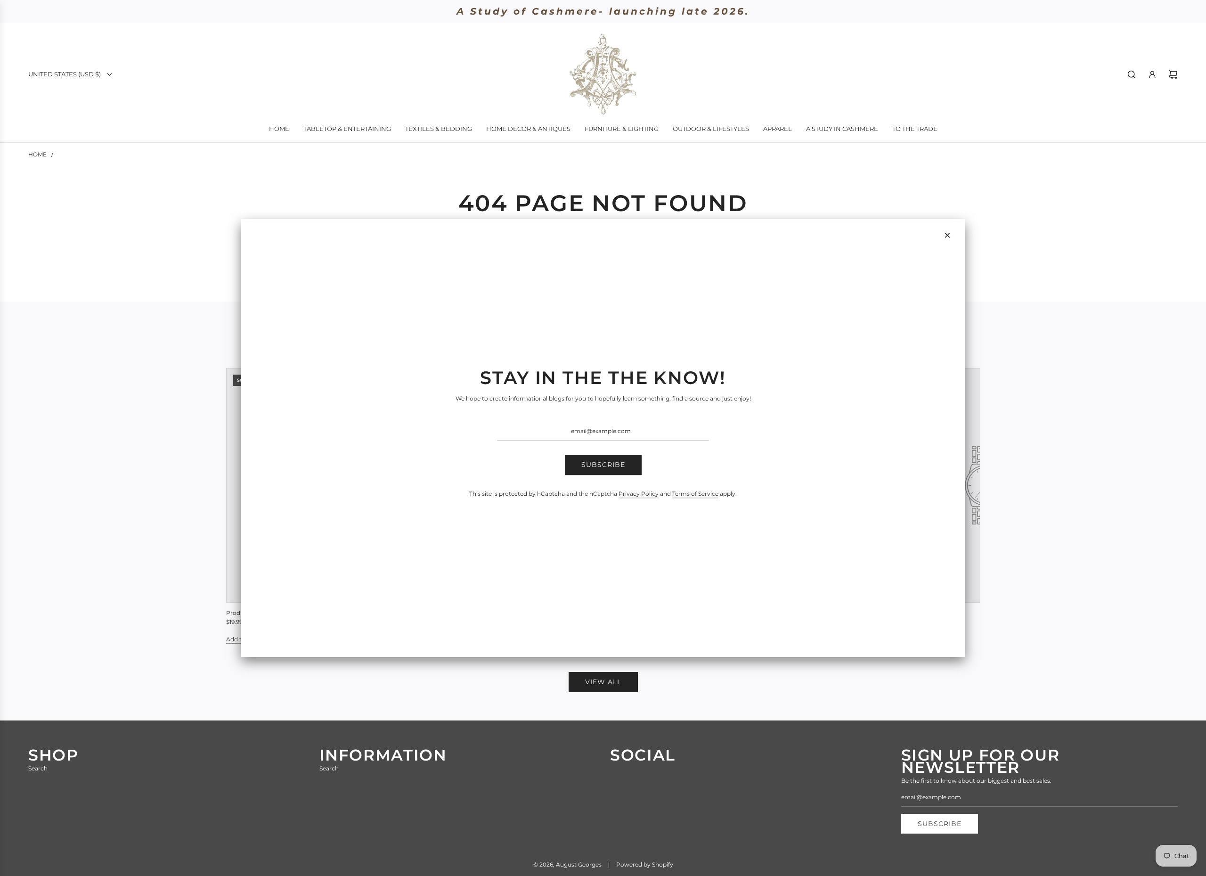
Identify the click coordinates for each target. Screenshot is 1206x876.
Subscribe (603, 465)
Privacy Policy (639, 493)
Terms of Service (695, 493)
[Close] (947, 235)
